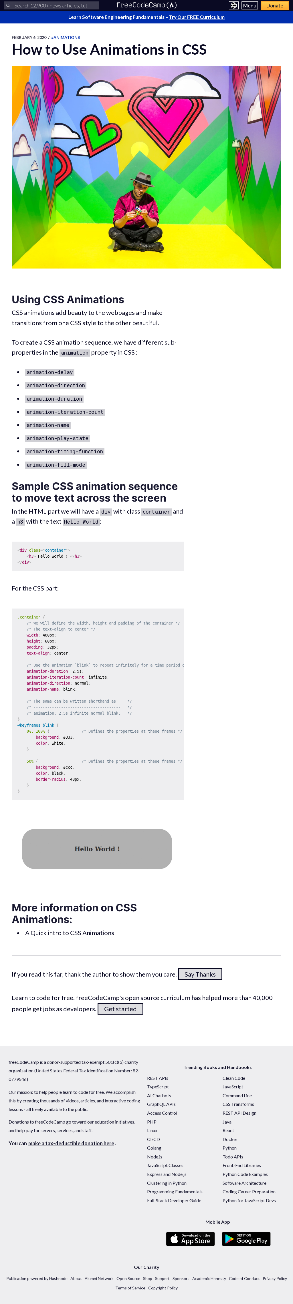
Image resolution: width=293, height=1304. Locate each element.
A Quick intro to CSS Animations (69, 933)
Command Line (237, 1095)
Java (227, 1121)
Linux (152, 1130)
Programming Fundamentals (175, 1191)
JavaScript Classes (165, 1165)
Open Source (128, 1278)
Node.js (154, 1156)
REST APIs (157, 1078)
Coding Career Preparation (249, 1191)
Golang (154, 1147)
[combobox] (51, 5)
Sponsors (181, 1278)
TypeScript (158, 1086)
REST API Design (239, 1113)
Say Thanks (200, 974)
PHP (152, 1121)
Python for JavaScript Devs (249, 1200)
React (228, 1130)
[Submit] (8, 5)
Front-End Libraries (242, 1165)
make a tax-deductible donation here (71, 1143)
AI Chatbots (159, 1095)
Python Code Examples (245, 1174)
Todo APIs (233, 1156)
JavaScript (233, 1086)
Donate (274, 5)
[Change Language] (234, 5)
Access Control (162, 1113)
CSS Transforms (238, 1104)
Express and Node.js (167, 1174)
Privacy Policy (275, 1278)
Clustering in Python (167, 1183)
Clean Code (234, 1078)
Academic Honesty (209, 1278)
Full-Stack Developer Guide (174, 1200)
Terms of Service (130, 1287)
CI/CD (153, 1139)
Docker (230, 1139)
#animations (65, 37)
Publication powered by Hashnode (37, 1278)
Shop (147, 1278)
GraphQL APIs (161, 1104)
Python (230, 1147)
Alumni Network (99, 1278)
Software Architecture (244, 1183)
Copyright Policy (163, 1287)
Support (162, 1278)
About (76, 1278)
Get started (120, 1009)
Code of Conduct (244, 1278)
